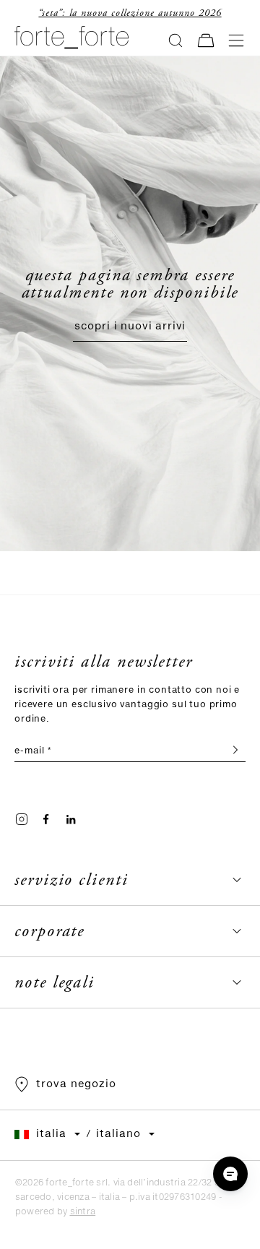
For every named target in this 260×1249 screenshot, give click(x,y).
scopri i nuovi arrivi (130, 326)
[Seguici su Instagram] (21, 819)
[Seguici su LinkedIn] (70, 819)
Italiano (118, 1134)
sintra (82, 1211)
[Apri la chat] (230, 1174)
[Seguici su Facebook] (46, 819)
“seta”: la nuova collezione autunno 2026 (129, 13)
